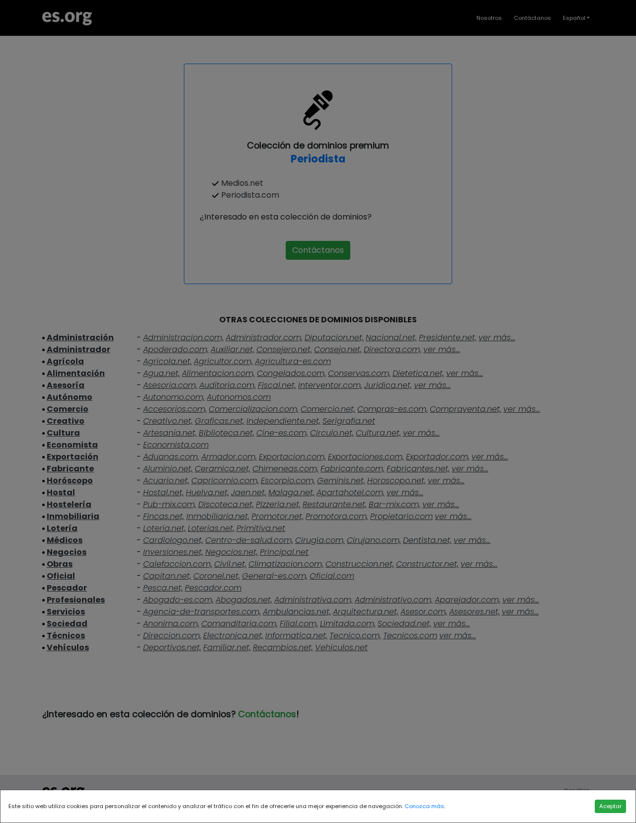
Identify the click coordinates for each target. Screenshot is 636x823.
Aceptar (610, 806)
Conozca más (424, 806)
